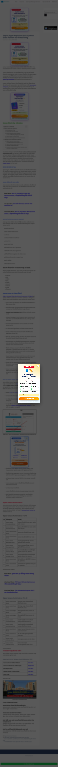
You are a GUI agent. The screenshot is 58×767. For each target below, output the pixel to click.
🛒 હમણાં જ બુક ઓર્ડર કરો (29, 398)
